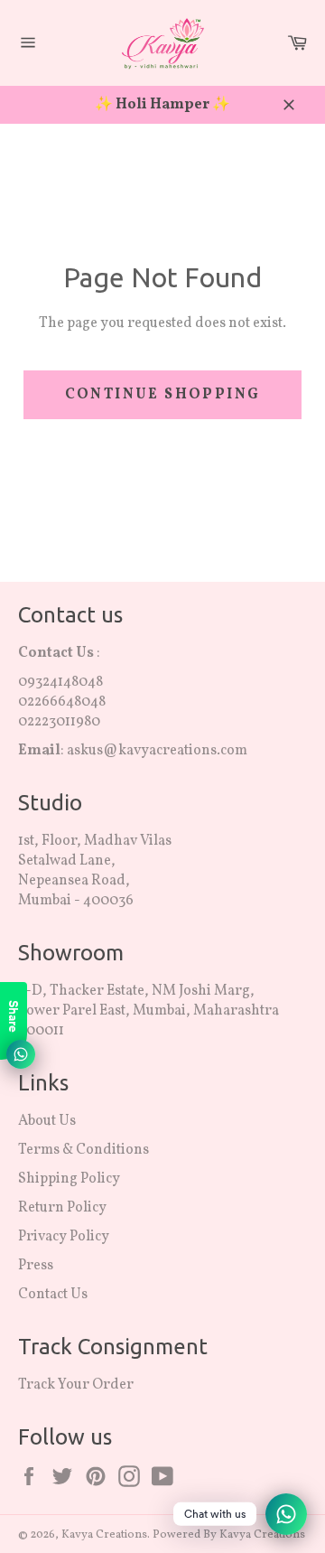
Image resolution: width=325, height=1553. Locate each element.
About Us (47, 1121)
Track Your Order (77, 1385)
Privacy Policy (63, 1237)
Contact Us (53, 1295)
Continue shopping (163, 395)
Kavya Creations (104, 1535)
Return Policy (62, 1208)
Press (35, 1266)
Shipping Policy (69, 1179)
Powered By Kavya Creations (229, 1535)
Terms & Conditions (83, 1150)
